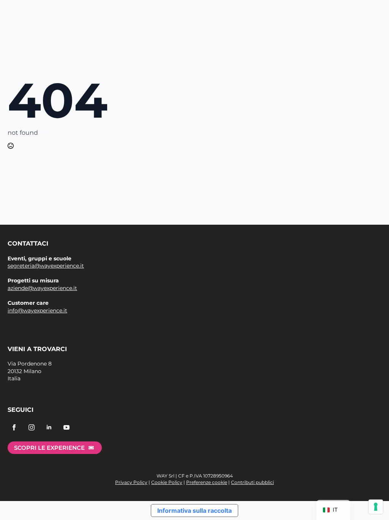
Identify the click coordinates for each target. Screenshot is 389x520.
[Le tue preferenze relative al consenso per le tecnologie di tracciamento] (375, 507)
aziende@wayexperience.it (42, 288)
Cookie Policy (166, 482)
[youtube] (66, 427)
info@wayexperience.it (37, 310)
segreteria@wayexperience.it (46, 265)
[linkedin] (49, 427)
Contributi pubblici (252, 482)
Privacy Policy (131, 482)
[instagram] (31, 427)
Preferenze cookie (206, 482)
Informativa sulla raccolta (194, 510)
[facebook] (14, 427)
